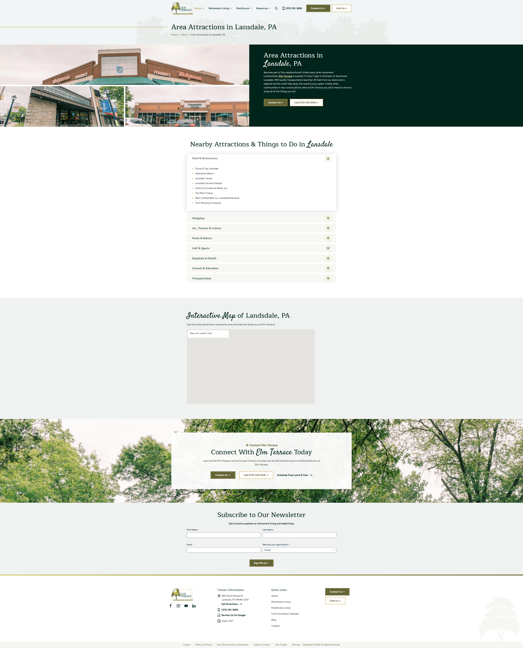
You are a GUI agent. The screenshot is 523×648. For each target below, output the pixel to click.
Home (174, 34)
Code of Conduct (261, 644)
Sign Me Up (260, 563)
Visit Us (340, 8)
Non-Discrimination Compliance (232, 644)
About (198, 8)
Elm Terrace (285, 76)
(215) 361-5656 (293, 8)
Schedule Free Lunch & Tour (292, 475)
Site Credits (281, 644)
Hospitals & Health (204, 258)
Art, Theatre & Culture (206, 228)
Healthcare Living (280, 607)
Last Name (269, 529)
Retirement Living (219, 8)
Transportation (201, 278)
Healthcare (242, 8)
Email (190, 544)
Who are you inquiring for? (276, 544)
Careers (275, 625)
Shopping (198, 218)
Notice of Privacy (203, 644)
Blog (273, 619)
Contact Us (317, 8)
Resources (262, 8)
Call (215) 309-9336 (305, 102)
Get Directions (229, 604)
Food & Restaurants (205, 158)
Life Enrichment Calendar (285, 613)
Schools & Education (205, 268)
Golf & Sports (200, 248)
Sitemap (296, 644)
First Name (193, 529)
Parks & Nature (202, 238)
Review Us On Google (233, 615)
